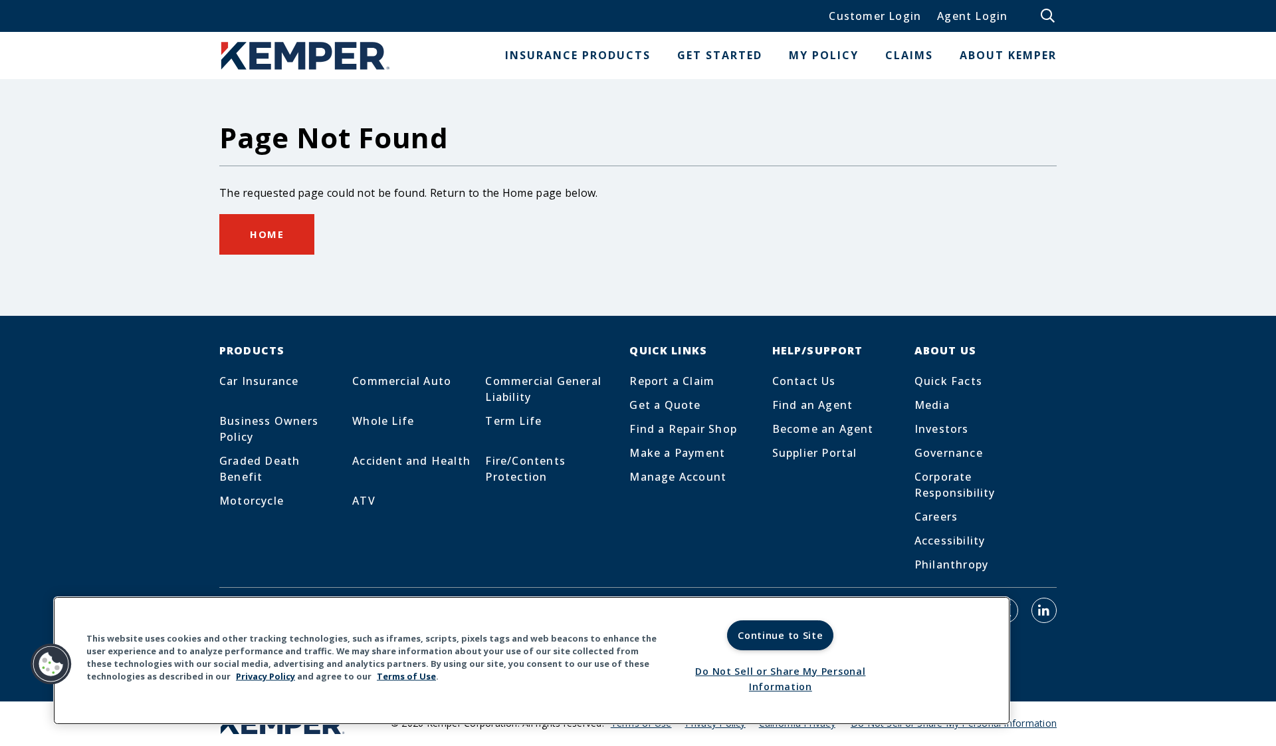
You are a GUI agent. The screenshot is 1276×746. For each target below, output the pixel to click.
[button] (51, 664)
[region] (531, 660)
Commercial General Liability (543, 389)
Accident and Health (411, 460)
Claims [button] (909, 55)
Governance (948, 452)
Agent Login (972, 16)
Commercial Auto (401, 381)
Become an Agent (823, 429)
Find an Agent (812, 405)
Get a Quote (664, 405)
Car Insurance (259, 381)
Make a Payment (677, 452)
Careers (936, 516)
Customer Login (875, 16)
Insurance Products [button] (578, 55)
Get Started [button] (719, 55)
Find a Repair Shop (683, 429)
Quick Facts (948, 381)
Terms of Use (406, 676)
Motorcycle (251, 500)
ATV (363, 500)
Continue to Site (780, 635)
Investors (941, 429)
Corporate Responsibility (955, 484)
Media (932, 405)
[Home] (305, 55)
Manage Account (677, 476)
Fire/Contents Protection (525, 468)
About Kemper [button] (1008, 55)
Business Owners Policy (268, 429)
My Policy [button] (824, 55)
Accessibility (950, 540)
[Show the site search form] (1048, 16)
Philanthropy (951, 564)
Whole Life (383, 421)
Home (267, 234)
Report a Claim (671, 381)
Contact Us (804, 381)
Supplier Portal (814, 452)
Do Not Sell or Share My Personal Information (780, 679)
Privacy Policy (265, 676)
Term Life (513, 421)
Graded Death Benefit (259, 468)
